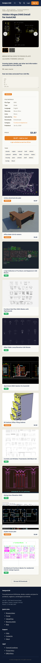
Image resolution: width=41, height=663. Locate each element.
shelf (25, 157)
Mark (15, 117)
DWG (20, 154)
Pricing (8, 616)
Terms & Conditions (12, 647)
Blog (7, 624)
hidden (33, 154)
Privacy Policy (10, 650)
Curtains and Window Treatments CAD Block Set (20, 459)
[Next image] (36, 34)
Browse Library (10, 613)
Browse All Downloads (20, 581)
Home (3, 9)
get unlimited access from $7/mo (21, 142)
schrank (19, 157)
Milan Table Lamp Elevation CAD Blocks (17, 347)
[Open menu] (15, 3)
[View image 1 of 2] (5, 50)
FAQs (7, 633)
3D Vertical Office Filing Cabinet (14, 422)
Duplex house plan (10, 531)
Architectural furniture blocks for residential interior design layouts (19, 569)
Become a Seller (11, 622)
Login (28, 3)
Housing (8, 157)
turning (7, 161)
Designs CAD (6, 3)
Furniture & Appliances (23, 9)
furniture (26, 154)
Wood (13, 161)
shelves (31, 157)
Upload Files (9, 619)
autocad (20, 151)
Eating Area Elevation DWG (13, 495)
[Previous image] (5, 34)
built (26, 151)
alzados (8, 151)
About (8, 639)
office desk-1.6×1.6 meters (12, 234)
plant (13, 157)
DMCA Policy (10, 653)
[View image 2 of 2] (12, 50)
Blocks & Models (11, 9)
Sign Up (35, 3)
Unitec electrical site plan (12, 198)
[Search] (24, 3)
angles (13, 151)
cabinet (31, 151)
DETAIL (15, 154)
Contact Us (9, 636)
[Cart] (19, 3)
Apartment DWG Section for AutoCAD (16, 386)
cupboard (8, 154)
